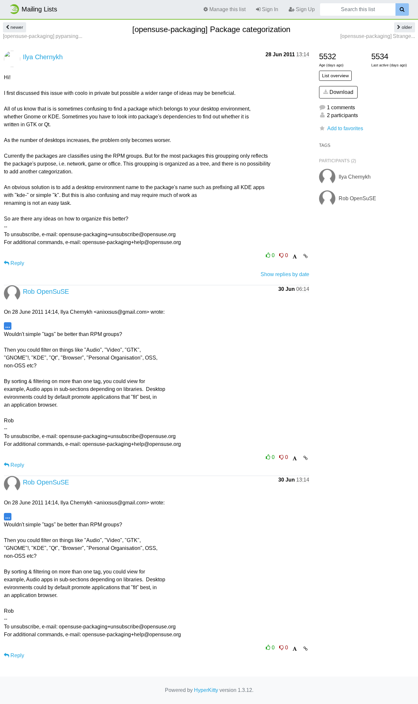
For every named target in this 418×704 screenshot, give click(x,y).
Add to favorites (345, 128)
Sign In (269, 9)
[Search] (402, 9)
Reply (16, 263)
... (7, 325)
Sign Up (305, 9)
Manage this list (227, 9)
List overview (335, 75)
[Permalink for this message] (305, 256)
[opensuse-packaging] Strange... (377, 36)
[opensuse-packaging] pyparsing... (42, 36)
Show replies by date (285, 274)
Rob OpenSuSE (46, 291)
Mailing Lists (39, 9)
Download (340, 92)
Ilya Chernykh (43, 57)
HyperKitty (206, 690)
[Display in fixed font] (295, 257)
